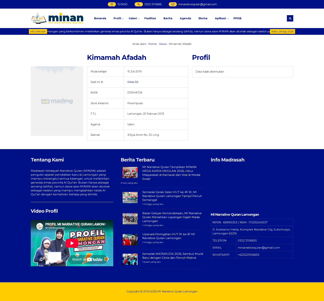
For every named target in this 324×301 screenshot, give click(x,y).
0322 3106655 (152, 4)
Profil (117, 18)
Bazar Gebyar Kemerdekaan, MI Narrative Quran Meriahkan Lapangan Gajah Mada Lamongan (172, 217)
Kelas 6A (132, 82)
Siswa (162, 44)
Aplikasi (220, 18)
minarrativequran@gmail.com (197, 4)
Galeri (133, 18)
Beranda (100, 18)
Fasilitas (150, 18)
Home (152, 44)
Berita (168, 18)
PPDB (237, 18)
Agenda (185, 18)
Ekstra (203, 18)
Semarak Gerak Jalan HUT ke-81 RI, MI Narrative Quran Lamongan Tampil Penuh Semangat (172, 196)
